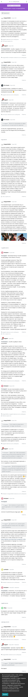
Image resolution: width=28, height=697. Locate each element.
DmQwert (5, 341)
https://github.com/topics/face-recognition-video (13, 539)
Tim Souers (5, 103)
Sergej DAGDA (6, 49)
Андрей (5, 65)
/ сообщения (13, 1)
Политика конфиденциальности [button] (10, 690)
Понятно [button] (5, 694)
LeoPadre (5, 590)
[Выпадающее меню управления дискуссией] (26, 1)
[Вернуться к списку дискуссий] (1, 1)
